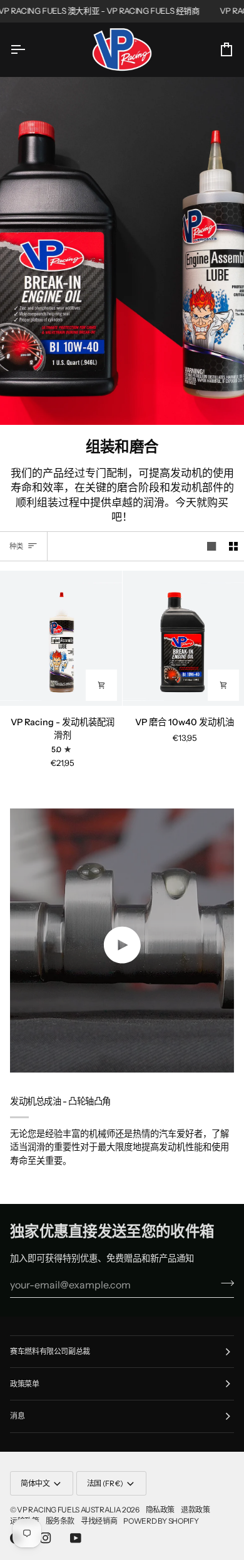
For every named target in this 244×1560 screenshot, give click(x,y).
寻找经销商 (99, 1521)
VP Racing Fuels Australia (69, 1509)
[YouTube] (75, 1538)
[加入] (223, 1283)
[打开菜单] (29, 49)
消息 (17, 1415)
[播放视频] (122, 945)
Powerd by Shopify (160, 1521)
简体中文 (35, 1483)
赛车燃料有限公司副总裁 (50, 1351)
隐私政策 (160, 1509)
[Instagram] (45, 1538)
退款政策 (195, 1509)
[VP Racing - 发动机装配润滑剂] (61, 638)
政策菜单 (24, 1384)
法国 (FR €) (105, 1483)
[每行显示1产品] (211, 546)
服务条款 (60, 1521)
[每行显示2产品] (233, 546)
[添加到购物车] (101, 685)
